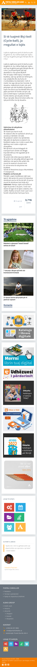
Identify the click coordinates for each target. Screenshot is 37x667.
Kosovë (8, 616)
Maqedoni (9, 619)
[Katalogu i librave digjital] (9, 517)
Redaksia (7, 591)
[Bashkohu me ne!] (9, 527)
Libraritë (7, 611)
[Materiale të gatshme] (9, 507)
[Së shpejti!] (20, 507)
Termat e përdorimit (11, 594)
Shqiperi (9, 614)
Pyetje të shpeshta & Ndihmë (14, 596)
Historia (7, 608)
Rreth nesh (8, 606)
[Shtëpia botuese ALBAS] (20, 527)
